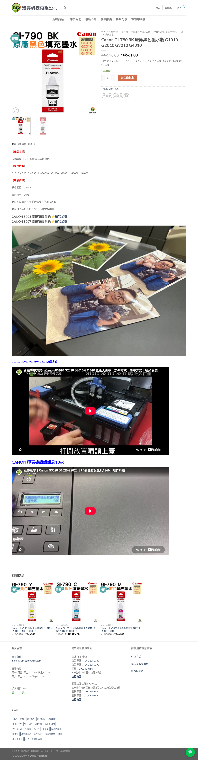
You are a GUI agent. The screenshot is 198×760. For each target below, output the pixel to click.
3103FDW (17, 724)
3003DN (30, 719)
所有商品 (58, 19)
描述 (14, 144)
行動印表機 (37, 739)
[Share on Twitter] (109, 95)
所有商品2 (113, 32)
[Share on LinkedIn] (126, 95)
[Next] (91, 71)
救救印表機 (138, 19)
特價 (60, 734)
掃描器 (16, 734)
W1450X (38, 724)
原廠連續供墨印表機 (140, 32)
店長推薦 (106, 19)
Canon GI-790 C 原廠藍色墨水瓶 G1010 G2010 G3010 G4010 (75, 629)
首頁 (103, 32)
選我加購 (61, 221)
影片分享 (121, 19)
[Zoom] (16, 110)
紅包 (27, 739)
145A (15, 719)
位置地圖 (76, 676)
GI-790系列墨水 (113, 89)
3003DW (41, 719)
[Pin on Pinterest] (120, 95)
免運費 (28, 729)
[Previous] (17, 71)
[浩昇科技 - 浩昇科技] (35, 7)
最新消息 (91, 19)
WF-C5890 (17, 729)
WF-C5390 (50, 724)
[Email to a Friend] (115, 95)
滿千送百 (38, 734)
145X (22, 719)
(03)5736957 (91, 695)
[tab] (14, 144)
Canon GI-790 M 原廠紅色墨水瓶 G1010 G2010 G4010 (120, 629)
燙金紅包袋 (50, 734)
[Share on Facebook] (104, 95)
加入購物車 (127, 77)
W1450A (28, 724)
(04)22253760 (91, 660)
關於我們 (75, 19)
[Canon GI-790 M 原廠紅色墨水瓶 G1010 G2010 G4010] (121, 602)
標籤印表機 (26, 734)
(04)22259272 (91, 664)
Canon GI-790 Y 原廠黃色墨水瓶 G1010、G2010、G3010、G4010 (32, 629)
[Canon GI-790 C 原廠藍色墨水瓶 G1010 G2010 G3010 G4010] (76, 602)
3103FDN (52, 719)
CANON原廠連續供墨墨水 (165, 32)
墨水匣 (37, 729)
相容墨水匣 (18, 739)
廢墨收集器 (56, 729)
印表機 (124, 32)
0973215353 (91, 691)
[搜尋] (65, 8)
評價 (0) (31, 144)
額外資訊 (22, 144)
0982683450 (86, 668)
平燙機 (46, 729)
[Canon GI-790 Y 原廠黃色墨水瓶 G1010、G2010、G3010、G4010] (32, 602)
